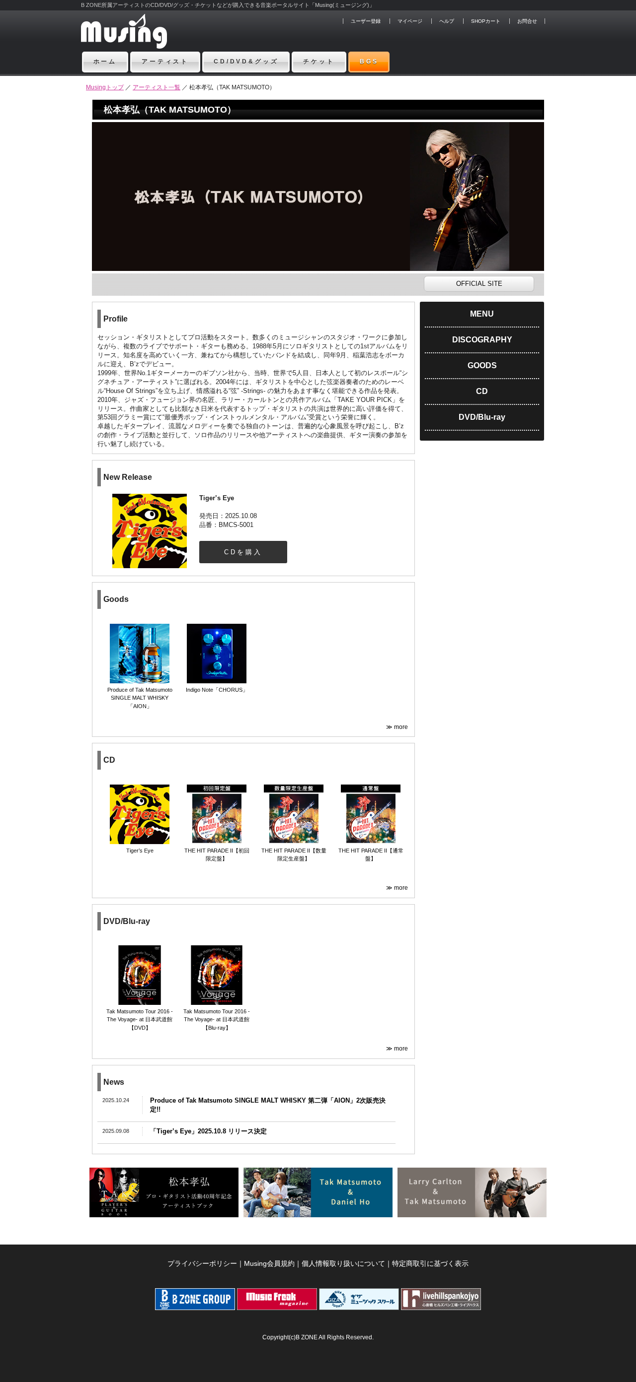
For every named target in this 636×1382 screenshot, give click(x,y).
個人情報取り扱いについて (343, 1263)
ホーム (105, 61)
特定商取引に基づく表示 (430, 1263)
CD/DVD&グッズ (246, 61)
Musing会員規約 (269, 1263)
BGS (369, 61)
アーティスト (165, 61)
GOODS (482, 365)
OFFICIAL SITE (479, 283)
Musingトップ (105, 87)
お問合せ (527, 21)
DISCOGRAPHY (482, 339)
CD (482, 391)
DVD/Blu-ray (482, 417)
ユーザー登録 (366, 21)
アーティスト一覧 (156, 87)
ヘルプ (446, 21)
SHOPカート (485, 21)
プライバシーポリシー (202, 1263)
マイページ (410, 21)
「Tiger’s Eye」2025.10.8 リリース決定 (208, 1131)
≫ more (397, 727)
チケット (318, 61)
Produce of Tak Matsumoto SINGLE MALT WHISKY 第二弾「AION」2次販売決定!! (268, 1105)
